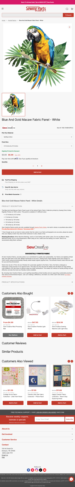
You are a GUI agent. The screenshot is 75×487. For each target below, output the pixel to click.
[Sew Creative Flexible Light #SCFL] (37, 317)
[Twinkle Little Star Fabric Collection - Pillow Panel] (37, 385)
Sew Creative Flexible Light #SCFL (36, 328)
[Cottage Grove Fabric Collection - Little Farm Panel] (13, 385)
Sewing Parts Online (40, 227)
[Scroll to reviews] (37, 124)
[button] (3, 9)
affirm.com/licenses (66, 480)
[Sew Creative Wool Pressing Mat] (13, 317)
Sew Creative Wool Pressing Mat (12, 328)
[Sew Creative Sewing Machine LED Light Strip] (62, 317)
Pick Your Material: (7, 133)
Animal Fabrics (12, 20)
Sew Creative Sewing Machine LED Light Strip (60, 328)
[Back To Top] (72, 484)
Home (3, 20)
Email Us (5, 455)
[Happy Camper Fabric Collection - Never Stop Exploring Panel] (62, 385)
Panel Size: (5, 142)
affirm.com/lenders (56, 477)
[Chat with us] (67, 9)
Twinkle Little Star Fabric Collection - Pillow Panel (36, 395)
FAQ (3, 457)
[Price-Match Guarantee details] (21, 194)
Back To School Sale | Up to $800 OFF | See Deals (37, 2)
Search (69, 15)
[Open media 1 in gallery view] (69, 27)
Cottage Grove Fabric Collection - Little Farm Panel (12, 395)
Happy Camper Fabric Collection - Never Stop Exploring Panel (59, 396)
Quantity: (5, 162)
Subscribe (69, 419)
